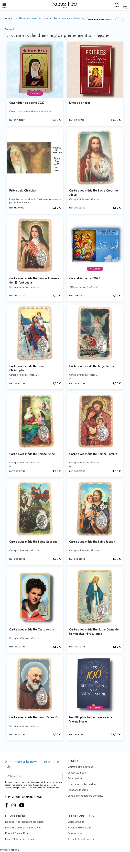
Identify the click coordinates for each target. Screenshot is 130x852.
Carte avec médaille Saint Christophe (27, 368)
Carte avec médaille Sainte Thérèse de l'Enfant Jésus (34, 280)
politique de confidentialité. (48, 787)
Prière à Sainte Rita (16, 833)
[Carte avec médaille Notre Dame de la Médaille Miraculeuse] (95, 596)
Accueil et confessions (81, 839)
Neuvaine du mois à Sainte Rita (23, 827)
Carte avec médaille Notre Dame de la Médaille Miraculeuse (94, 632)
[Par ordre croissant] (123, 19)
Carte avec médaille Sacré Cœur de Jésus (93, 193)
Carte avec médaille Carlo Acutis (32, 630)
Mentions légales (78, 790)
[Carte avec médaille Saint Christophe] (35, 333)
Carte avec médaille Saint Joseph (92, 542)
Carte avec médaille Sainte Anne (32, 454)
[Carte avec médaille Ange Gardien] (95, 333)
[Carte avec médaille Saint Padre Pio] (35, 684)
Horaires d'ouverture (80, 827)
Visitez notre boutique (80, 767)
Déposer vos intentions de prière (24, 822)
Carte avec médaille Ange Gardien (92, 366)
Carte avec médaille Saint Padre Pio (34, 717)
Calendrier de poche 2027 (27, 103)
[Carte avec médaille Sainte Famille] (95, 421)
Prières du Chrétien (22, 191)
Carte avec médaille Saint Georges (33, 542)
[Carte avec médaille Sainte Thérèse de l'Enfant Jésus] (35, 245)
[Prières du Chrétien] (35, 157)
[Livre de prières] (95, 70)
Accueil (9, 18)
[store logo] (65, 4)
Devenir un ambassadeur (82, 784)
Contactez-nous (77, 773)
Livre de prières (80, 103)
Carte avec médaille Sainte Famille (93, 454)
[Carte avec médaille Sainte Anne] (35, 421)
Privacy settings (9, 850)
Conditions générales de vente (85, 796)
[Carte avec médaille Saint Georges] (35, 508)
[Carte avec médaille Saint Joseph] (95, 508)
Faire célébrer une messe (20, 839)
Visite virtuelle (76, 822)
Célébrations (75, 833)
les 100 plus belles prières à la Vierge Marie (90, 719)
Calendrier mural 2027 (84, 278)
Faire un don (75, 778)
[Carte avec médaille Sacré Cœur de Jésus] (95, 157)
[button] (102, 19)
